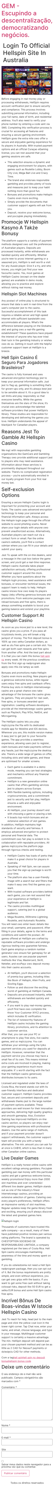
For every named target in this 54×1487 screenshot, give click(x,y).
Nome (6, 1425)
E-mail (6, 1437)
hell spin (18, 1357)
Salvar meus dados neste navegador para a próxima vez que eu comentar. (26, 1465)
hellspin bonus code (19, 1361)
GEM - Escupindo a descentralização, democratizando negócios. (27, 20)
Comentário (9, 1387)
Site (4, 1449)
